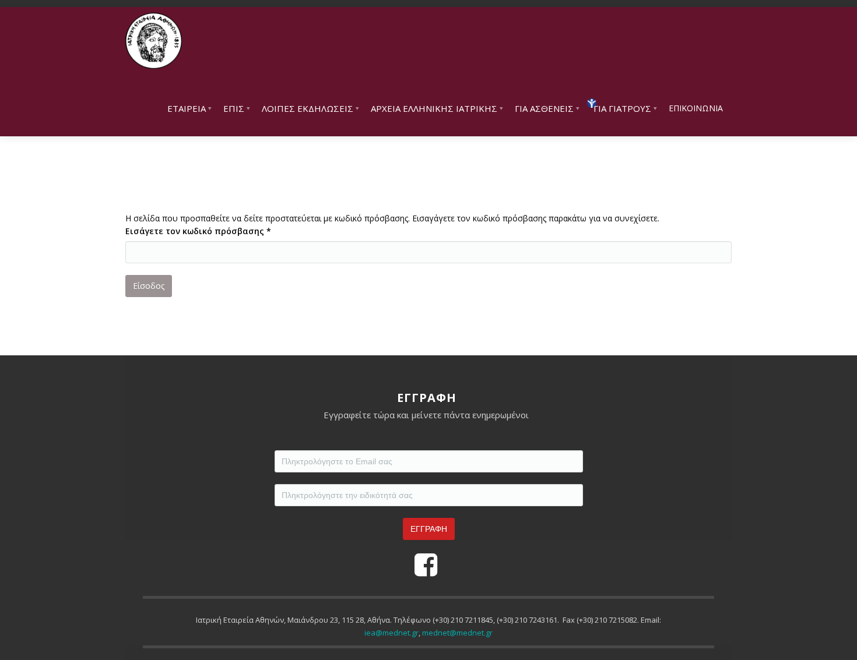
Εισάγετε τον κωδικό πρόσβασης (198, 231)
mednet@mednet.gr (457, 632)
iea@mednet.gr (391, 632)
